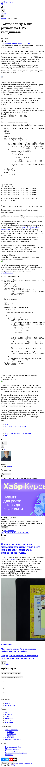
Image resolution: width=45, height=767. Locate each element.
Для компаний (10, 734)
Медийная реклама (12, 749)
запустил (12, 559)
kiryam (3, 19)
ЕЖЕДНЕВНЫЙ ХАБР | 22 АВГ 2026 (15, 533)
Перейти (4, 527)
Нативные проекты (12, 751)
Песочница (9, 722)
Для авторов (9, 732)
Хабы (7, 716)
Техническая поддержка (23, 763)
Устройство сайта (11, 730)
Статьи (7, 713)
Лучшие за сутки (7, 673)
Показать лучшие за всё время (12, 677)
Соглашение (9, 738)
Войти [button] (3, 14)
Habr (13, 765)
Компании (9, 718)
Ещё (7, 664)
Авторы (8, 720)
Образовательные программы (16, 753)
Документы (9, 736)
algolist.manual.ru (7, 273)
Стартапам (9, 755)
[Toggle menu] (2, 2)
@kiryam (9, 466)
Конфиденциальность (13, 739)
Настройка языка (7, 763)
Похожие (17, 673)
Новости (8, 714)
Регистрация (10, 705)
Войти (7, 703)
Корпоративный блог (13, 747)
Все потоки (8, 2)
